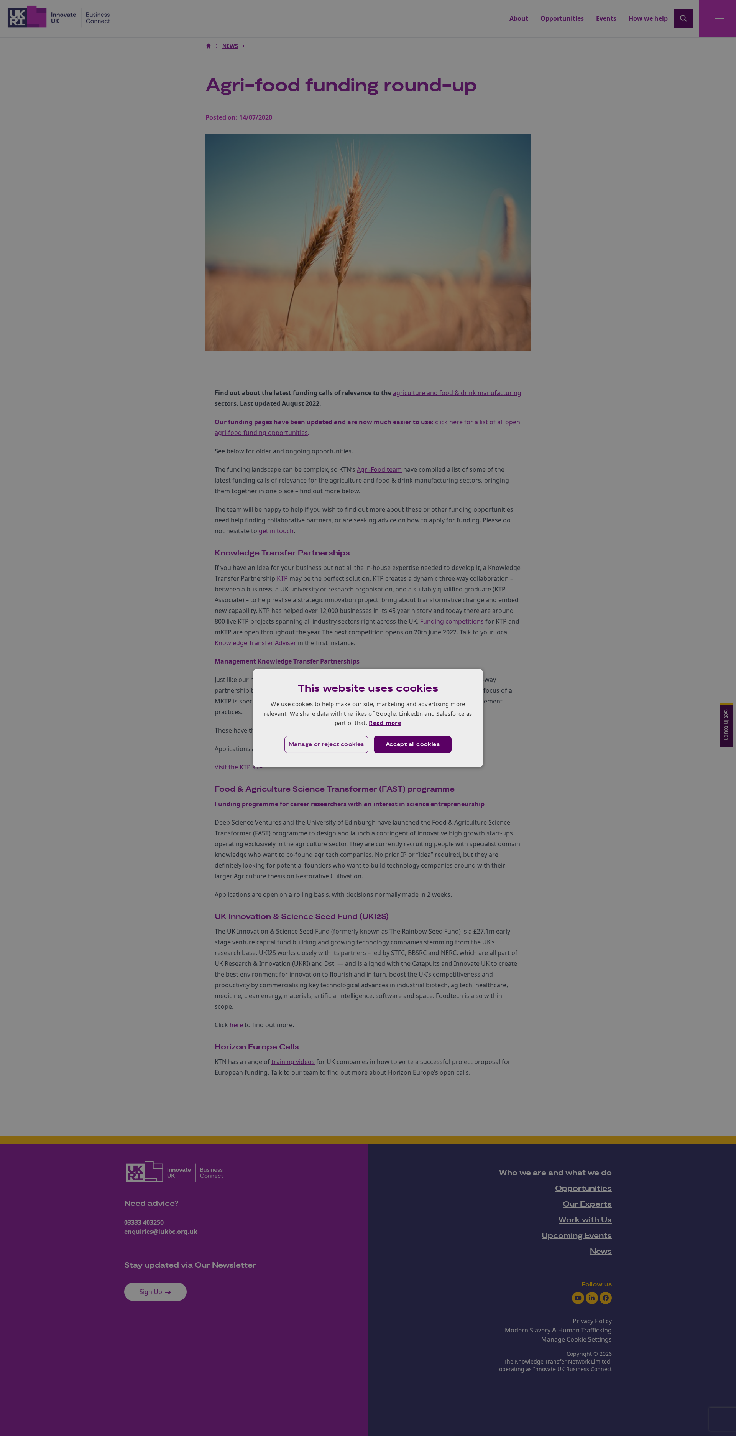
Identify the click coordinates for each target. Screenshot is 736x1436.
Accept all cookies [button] (413, 744)
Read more (385, 722)
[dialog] (368, 718)
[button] (326, 744)
